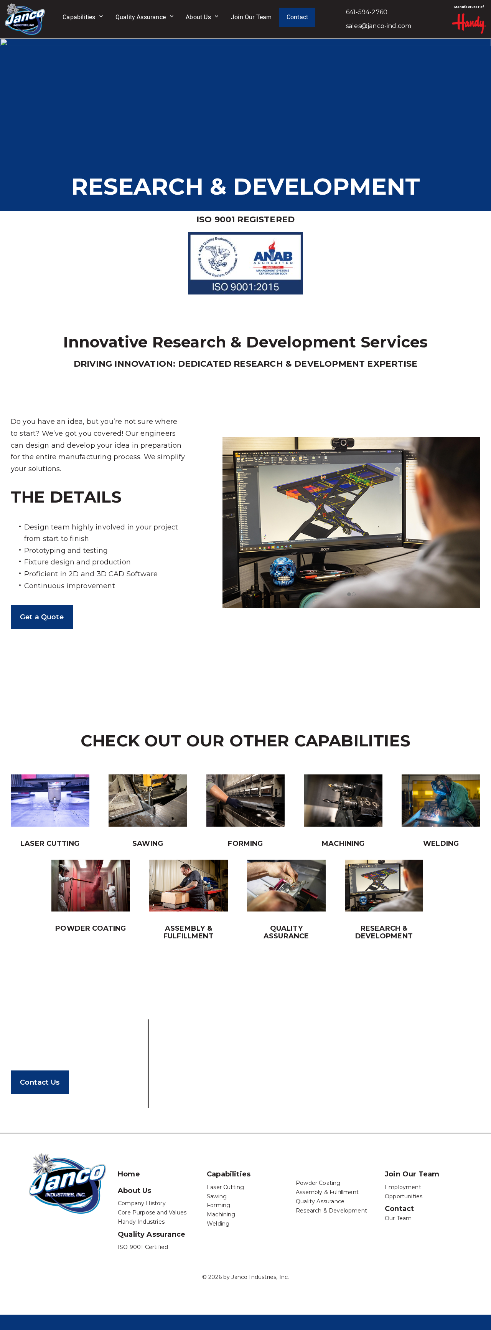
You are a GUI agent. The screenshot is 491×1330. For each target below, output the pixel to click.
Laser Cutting (225, 1187)
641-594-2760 (366, 12)
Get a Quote (42, 617)
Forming (245, 843)
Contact (297, 17)
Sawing (147, 843)
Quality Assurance (140, 17)
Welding (441, 843)
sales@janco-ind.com (378, 26)
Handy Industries (141, 1221)
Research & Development (384, 932)
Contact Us (40, 1082)
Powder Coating (90, 928)
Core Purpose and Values (152, 1212)
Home (129, 1174)
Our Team (398, 1218)
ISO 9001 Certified (143, 1247)
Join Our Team (251, 17)
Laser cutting (49, 843)
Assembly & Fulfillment (188, 932)
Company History (142, 1203)
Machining (343, 843)
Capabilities (79, 17)
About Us (198, 17)
